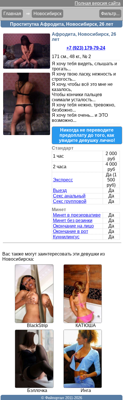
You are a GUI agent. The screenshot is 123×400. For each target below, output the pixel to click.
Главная (12, 13)
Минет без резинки (72, 220)
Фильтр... (110, 13)
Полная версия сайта (97, 3)
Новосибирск (47, 13)
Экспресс (63, 179)
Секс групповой (69, 201)
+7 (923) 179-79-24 (85, 47)
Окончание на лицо (73, 225)
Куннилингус (66, 236)
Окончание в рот (70, 231)
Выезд (60, 190)
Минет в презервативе (77, 215)
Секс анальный (69, 195)
